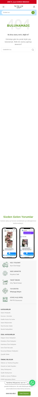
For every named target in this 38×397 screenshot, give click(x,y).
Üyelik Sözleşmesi (6, 373)
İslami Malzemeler (6, 322)
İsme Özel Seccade (7, 347)
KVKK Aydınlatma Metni (8, 379)
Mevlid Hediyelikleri (7, 329)
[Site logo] (18, 7)
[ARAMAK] (33, 12)
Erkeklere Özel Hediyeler (8, 341)
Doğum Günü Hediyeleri (8, 338)
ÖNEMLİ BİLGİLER (7, 359)
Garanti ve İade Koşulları (8, 366)
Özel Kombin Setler (7, 326)
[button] (32, 383)
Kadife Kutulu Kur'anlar (8, 319)
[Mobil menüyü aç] (3, 7)
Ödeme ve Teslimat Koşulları (9, 363)
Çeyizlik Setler (5, 354)
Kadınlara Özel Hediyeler (8, 344)
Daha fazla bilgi (11, 393)
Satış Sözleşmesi (6, 369)
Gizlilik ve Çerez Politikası (8, 376)
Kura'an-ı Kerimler (6, 316)
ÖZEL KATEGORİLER (8, 334)
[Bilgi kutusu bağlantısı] (18, 265)
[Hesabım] (34, 7)
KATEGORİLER (6, 309)
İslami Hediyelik (5, 312)
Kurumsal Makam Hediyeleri (9, 351)
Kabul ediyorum (24, 393)
